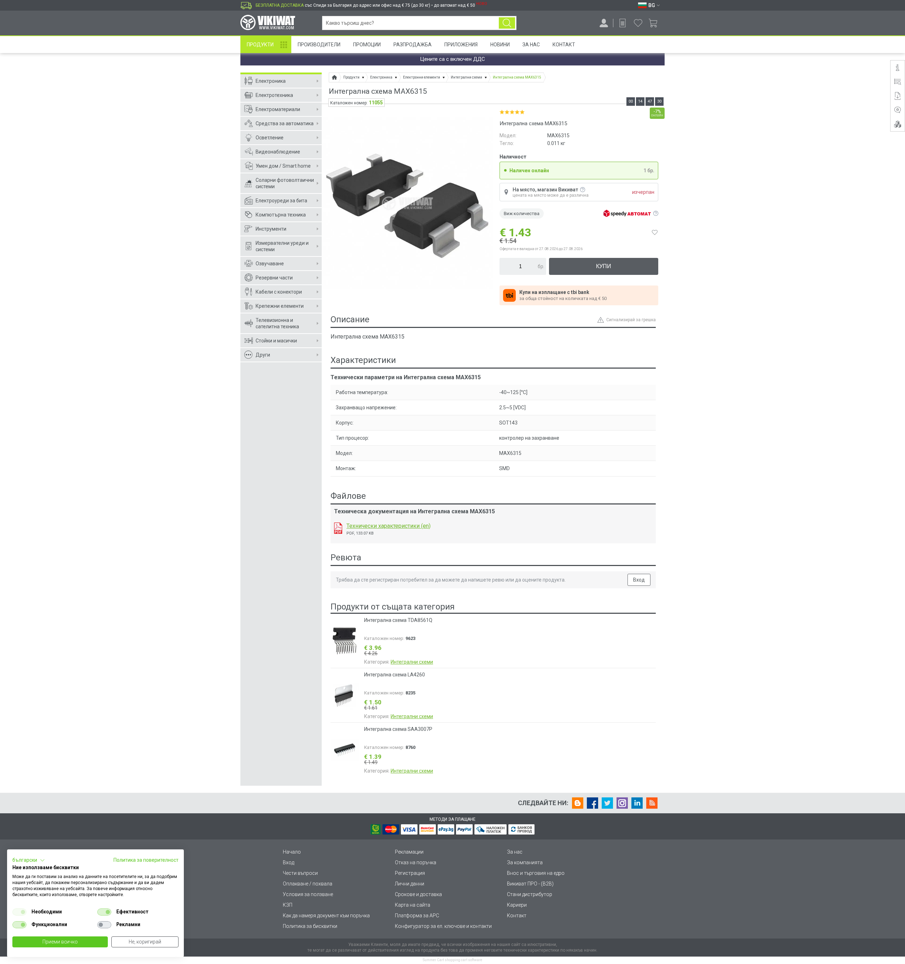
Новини (500, 44)
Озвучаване (270, 263)
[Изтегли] (338, 528)
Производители (319, 44)
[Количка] (655, 23)
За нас (514, 852)
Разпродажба (412, 44)
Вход (639, 580)
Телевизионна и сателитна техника (277, 323)
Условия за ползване (308, 894)
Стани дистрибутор (529, 894)
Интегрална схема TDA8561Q (398, 620)
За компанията (525, 862)
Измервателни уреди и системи (282, 246)
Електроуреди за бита (281, 200)
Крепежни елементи (280, 306)
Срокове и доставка (418, 894)
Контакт (564, 44)
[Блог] (577, 803)
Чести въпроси (300, 873)
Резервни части (274, 278)
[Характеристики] (898, 82)
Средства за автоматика (285, 123)
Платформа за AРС (417, 915)
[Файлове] (898, 96)
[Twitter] (607, 803)
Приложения (461, 44)
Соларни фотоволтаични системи (285, 183)
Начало (292, 852)
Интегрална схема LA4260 (394, 674)
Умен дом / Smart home (283, 166)
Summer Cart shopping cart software (452, 960)
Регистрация (410, 873)
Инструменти (271, 229)
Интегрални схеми (412, 662)
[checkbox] (19, 912)
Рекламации (409, 852)
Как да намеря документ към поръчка (326, 915)
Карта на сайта (412, 905)
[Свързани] (898, 124)
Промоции (367, 44)
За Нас (531, 44)
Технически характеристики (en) (388, 526)
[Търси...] (507, 23)
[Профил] (604, 23)
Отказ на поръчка (415, 862)
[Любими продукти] (638, 23)
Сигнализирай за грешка (631, 319)
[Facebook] (592, 803)
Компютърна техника (281, 215)
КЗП (287, 905)
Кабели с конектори (279, 292)
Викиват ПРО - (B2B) (530, 884)
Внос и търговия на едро (536, 873)
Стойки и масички (276, 341)
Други (263, 355)
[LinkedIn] (637, 803)
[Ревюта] (898, 110)
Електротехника (274, 95)
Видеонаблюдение (278, 152)
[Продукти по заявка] (622, 23)
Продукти (260, 44)
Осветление (270, 137)
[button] (28, 860)
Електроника (271, 81)
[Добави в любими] (654, 232)
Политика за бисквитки (310, 926)
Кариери (517, 905)
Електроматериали (278, 109)
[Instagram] (622, 803)
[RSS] (652, 803)
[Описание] (898, 67)
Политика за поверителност (146, 860)
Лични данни (409, 884)
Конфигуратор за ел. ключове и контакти (443, 926)
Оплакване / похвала (307, 884)
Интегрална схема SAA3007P (398, 729)
